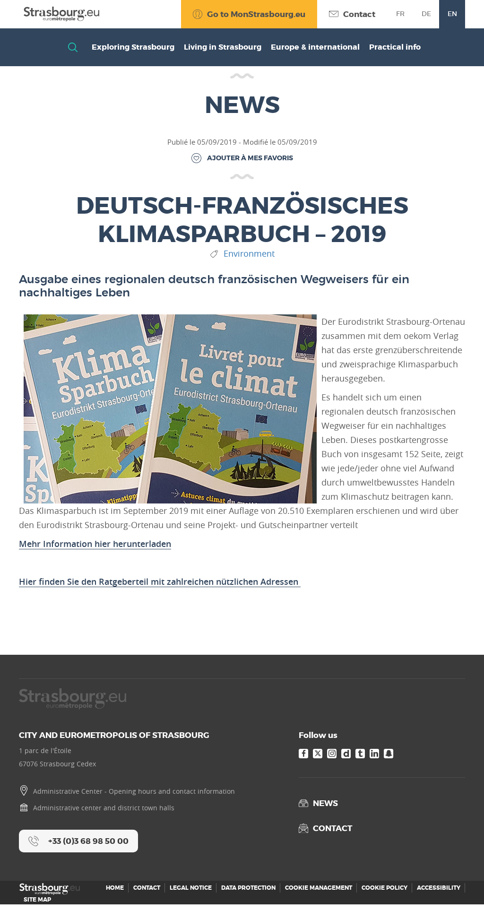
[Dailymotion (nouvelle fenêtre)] (346, 753)
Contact (146, 888)
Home (115, 888)
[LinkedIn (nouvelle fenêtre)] (374, 753)
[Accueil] (59, 14)
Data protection (248, 888)
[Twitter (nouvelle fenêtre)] (317, 753)
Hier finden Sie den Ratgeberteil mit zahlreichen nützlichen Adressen (160, 581)
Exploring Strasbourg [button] (133, 47)
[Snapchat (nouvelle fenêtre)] (388, 753)
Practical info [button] (395, 47)
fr (400, 13)
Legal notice (191, 888)
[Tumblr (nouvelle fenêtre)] (360, 753)
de (426, 13)
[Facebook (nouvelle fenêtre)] (303, 753)
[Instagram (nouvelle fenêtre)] (332, 753)
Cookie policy (384, 888)
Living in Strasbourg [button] (222, 47)
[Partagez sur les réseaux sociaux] (458, 885)
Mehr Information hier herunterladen (95, 543)
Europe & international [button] (315, 47)
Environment (249, 254)
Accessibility (438, 888)
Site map (37, 899)
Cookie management (318, 888)
